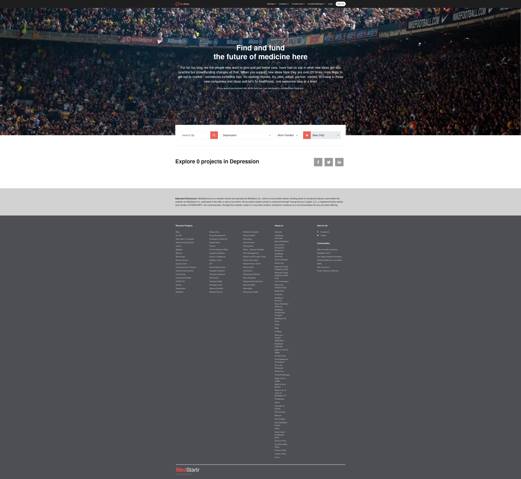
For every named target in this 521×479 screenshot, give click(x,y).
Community (180, 274)
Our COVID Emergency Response (279, 247)
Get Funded (280, 419)
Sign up (340, 4)
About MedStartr (282, 241)
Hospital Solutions (217, 271)
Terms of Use (280, 441)
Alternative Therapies (185, 239)
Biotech (179, 253)
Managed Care (215, 285)
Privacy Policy (280, 450)
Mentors (278, 415)
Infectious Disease (217, 274)
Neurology (247, 239)
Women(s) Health (250, 292)
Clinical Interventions (184, 271)
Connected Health (183, 278)
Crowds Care (280, 356)
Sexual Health (249, 285)
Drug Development (217, 235)
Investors (278, 294)
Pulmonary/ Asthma (251, 274)
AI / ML (179, 235)
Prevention (247, 271)
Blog (178, 232)
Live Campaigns (281, 281)
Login (330, 4)
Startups (278, 232)
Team (277, 324)
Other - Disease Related (253, 249)
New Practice (248, 242)
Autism (179, 246)
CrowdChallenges (282, 375)
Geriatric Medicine (217, 253)
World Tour (279, 263)
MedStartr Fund (291, 88)
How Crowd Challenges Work (280, 435)
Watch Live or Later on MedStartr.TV (280, 393)
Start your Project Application (279, 338)
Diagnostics (214, 232)
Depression (180, 288)
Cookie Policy (280, 454)
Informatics (214, 278)
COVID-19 (180, 281)
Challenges (279, 399)
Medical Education (251, 232)
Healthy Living (215, 260)
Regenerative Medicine (253, 281)
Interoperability (215, 281)
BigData (179, 249)
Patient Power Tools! (252, 264)
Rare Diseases (249, 278)
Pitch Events (280, 412)
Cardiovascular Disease (186, 267)
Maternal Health (216, 288)
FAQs (277, 428)
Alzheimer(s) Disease (185, 242)
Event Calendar (281, 260)
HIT (210, 264)
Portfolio (278, 331)
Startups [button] (270, 4)
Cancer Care (181, 264)
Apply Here (279, 291)
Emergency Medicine (218, 239)
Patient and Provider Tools (254, 257)
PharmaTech (248, 267)
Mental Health (249, 235)
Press (277, 457)
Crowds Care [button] (297, 4)
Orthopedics (248, 246)
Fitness (212, 246)
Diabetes (179, 292)
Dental (178, 285)
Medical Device (215, 292)
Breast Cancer (182, 260)
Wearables (247, 288)
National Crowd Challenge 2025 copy (281, 275)
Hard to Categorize (217, 257)
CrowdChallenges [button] (315, 4)
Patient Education (250, 260)
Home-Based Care (217, 267)
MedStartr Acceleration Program (280, 312)
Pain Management (251, 253)
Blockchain (180, 257)
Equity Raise (214, 242)
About (277, 402)
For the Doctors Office (218, 249)
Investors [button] (283, 4)
